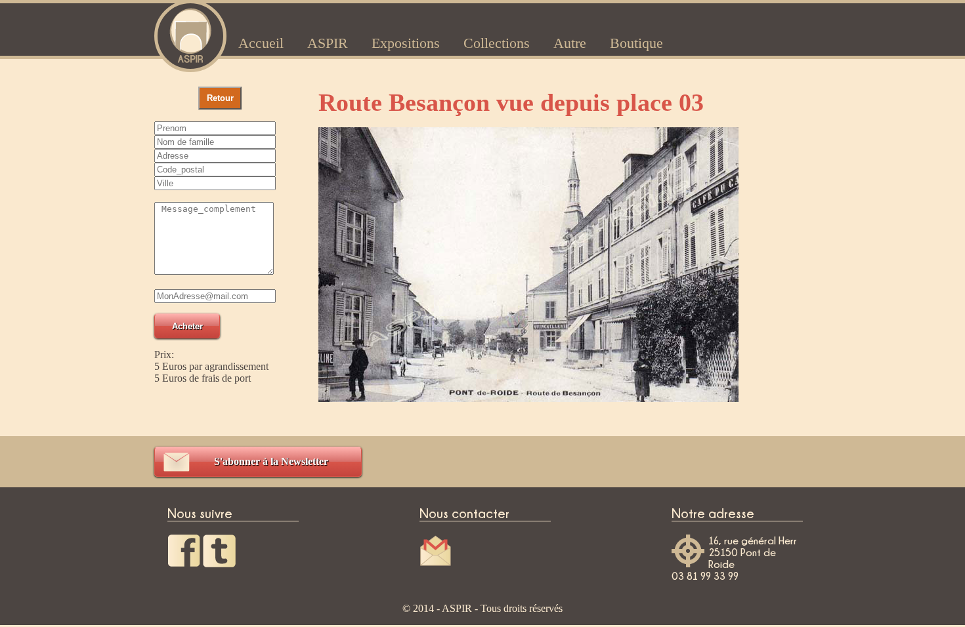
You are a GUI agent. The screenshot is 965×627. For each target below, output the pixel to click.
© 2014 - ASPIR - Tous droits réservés (482, 608)
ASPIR (327, 43)
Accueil (261, 43)
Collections (496, 43)
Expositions (406, 43)
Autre (569, 43)
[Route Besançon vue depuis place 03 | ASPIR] (190, 34)
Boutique (636, 43)
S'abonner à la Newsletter (271, 461)
